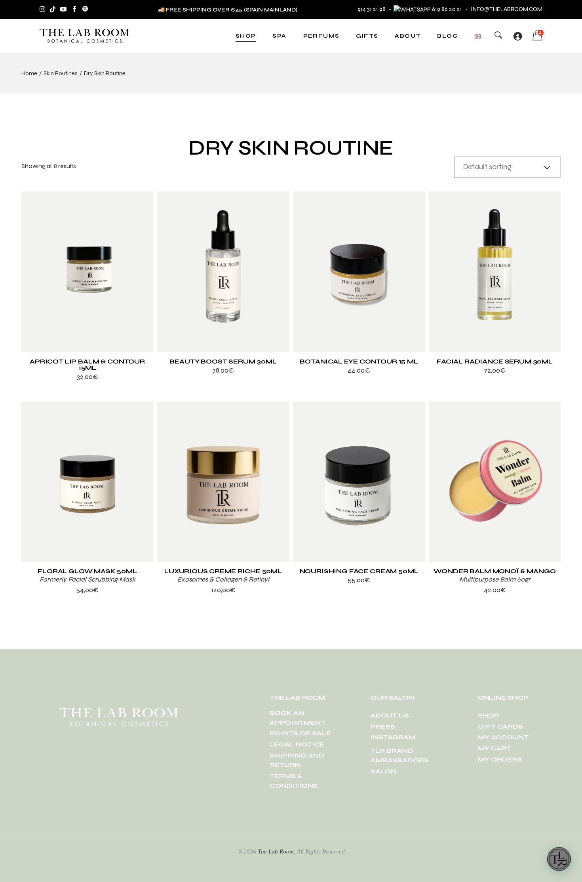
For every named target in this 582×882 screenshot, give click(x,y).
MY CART (494, 748)
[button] (559, 859)
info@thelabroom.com (506, 9)
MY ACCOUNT (503, 737)
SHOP (488, 715)
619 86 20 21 (447, 9)
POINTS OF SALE (300, 733)
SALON (383, 771)
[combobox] (507, 167)
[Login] (517, 36)
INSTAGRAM (393, 737)
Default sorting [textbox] (487, 166)
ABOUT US (390, 715)
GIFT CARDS (500, 726)
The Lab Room (276, 851)
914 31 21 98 (372, 9)
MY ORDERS (500, 759)
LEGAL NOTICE (297, 744)
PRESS (383, 726)
